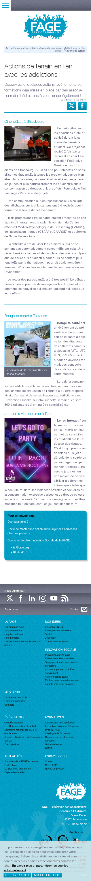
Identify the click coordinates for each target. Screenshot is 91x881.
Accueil (9, 48)
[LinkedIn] (32, 598)
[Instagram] (43, 598)
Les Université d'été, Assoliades (21, 726)
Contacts (9, 704)
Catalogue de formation (57, 733)
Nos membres (12, 637)
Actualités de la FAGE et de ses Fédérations (21, 763)
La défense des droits (16, 697)
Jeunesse (50, 637)
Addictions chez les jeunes (70, 49)
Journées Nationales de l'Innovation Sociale (23, 739)
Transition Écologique (56, 641)
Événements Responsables (60, 658)
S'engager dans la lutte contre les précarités (63, 664)
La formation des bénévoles (60, 722)
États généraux (12, 744)
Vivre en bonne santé (50, 48)
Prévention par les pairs (57, 655)
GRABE (49, 748)
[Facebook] (21, 598)
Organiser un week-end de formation (59, 739)
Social (48, 634)
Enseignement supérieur (58, 630)
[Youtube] (54, 598)
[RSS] (65, 598)
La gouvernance (13, 630)
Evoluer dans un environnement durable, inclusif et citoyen (62, 682)
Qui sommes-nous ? (15, 627)
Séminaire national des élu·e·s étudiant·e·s (20, 732)
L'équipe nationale (13, 634)
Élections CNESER (55, 627)
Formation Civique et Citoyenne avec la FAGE (62, 728)
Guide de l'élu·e (53, 744)
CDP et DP (51, 765)
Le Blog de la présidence (17, 768)
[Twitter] (9, 598)
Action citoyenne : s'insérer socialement (59, 671)
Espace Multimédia (14, 772)
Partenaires (11, 609)
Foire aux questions (15, 701)
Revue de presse (54, 768)
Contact (49, 761)
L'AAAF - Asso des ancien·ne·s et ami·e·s (22, 643)
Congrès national (13, 722)
